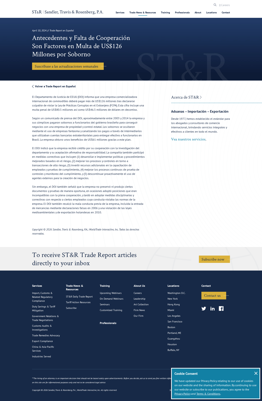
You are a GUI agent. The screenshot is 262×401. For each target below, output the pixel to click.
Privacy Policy (182, 393)
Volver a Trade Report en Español (55, 86)
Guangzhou (174, 338)
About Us (139, 285)
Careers (225, 5)
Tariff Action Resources (78, 302)
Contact (226, 12)
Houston (172, 344)
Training (165, 12)
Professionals (182, 12)
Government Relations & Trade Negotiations (45, 318)
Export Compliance (42, 341)
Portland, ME (174, 333)
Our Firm (138, 315)
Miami (171, 310)
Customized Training (111, 310)
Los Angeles (174, 315)
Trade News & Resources (142, 12)
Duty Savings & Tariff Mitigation (43, 308)
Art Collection (141, 304)
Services (120, 12)
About (198, 12)
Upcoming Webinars (111, 293)
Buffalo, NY (173, 350)
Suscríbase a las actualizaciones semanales (66, 66)
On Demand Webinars (111, 298)
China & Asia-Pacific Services (43, 348)
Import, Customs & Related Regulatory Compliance (42, 296)
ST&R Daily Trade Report (79, 296)
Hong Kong (174, 304)
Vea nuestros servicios (188, 139)
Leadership (139, 298)
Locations (211, 12)
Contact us (212, 295)
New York (173, 298)
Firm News (139, 310)
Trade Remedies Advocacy (46, 335)
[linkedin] (213, 308)
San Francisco (175, 321)
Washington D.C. (176, 293)
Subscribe (71, 308)
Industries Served (41, 356)
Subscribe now (213, 259)
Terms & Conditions (208, 393)
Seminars (105, 304)
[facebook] (222, 308)
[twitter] (204, 308)
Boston (171, 327)
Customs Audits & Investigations (42, 327)
